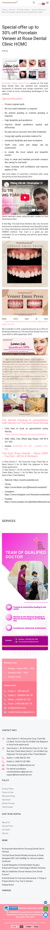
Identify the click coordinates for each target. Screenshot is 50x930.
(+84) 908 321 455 (22, 758)
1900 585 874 (23, 691)
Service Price (7, 826)
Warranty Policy (8, 796)
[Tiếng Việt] (39, 4)
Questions (6, 800)
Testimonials (7, 807)
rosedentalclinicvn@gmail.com (21, 712)
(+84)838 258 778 (25, 695)
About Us (6, 822)
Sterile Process (8, 803)
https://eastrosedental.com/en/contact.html (26, 434)
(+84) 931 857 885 (22, 761)
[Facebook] (45, 915)
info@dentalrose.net (17, 708)
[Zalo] (46, 902)
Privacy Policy (7, 789)
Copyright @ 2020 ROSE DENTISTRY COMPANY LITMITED (25, 923)
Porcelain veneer (23, 10)
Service (12, 10)
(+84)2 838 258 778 (23, 703)
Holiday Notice (8, 885)
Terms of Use (7, 792)
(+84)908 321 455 (23, 446)
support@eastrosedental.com (19, 775)
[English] (43, 4)
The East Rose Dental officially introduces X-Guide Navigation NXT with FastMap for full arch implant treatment (23, 858)
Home (4, 10)
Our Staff (6, 830)
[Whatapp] (45, 908)
